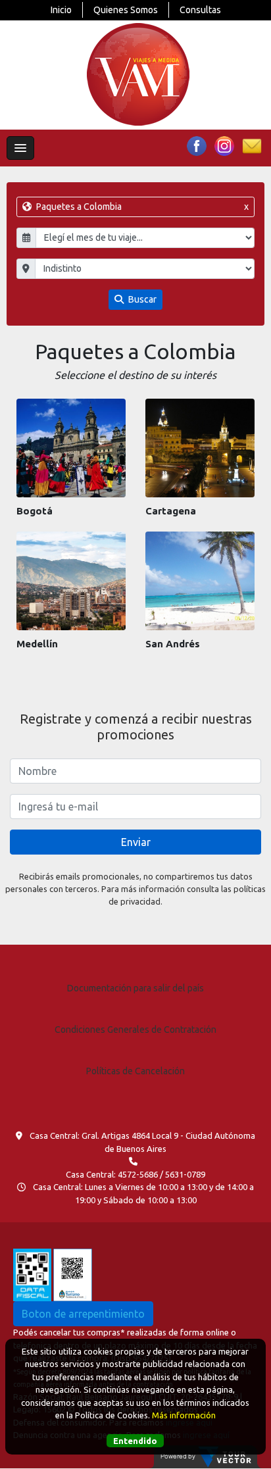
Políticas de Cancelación (135, 1071)
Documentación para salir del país (135, 988)
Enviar (136, 842)
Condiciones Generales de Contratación (135, 1029)
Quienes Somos (125, 10)
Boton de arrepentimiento (83, 1314)
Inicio (61, 10)
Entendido (135, 1440)
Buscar (141, 299)
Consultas (200, 10)
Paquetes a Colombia (141, 206)
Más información (184, 1415)
